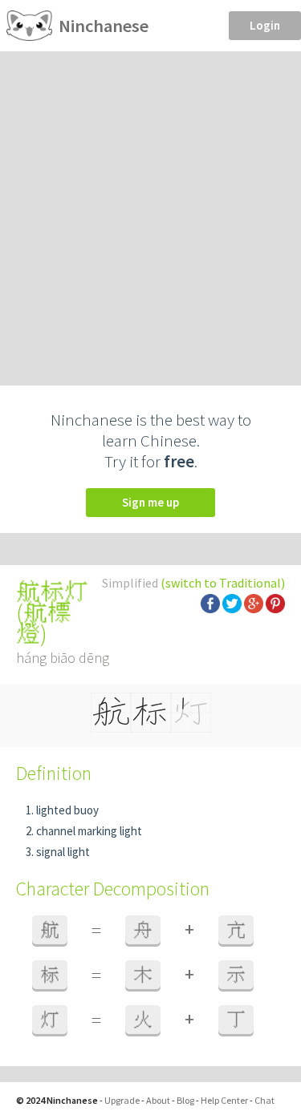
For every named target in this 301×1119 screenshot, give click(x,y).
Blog (185, 1100)
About (158, 1100)
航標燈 (43, 622)
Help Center (224, 1100)
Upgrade (122, 1100)
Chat (264, 1100)
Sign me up (150, 502)
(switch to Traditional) (223, 583)
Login (265, 25)
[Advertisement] (150, 209)
